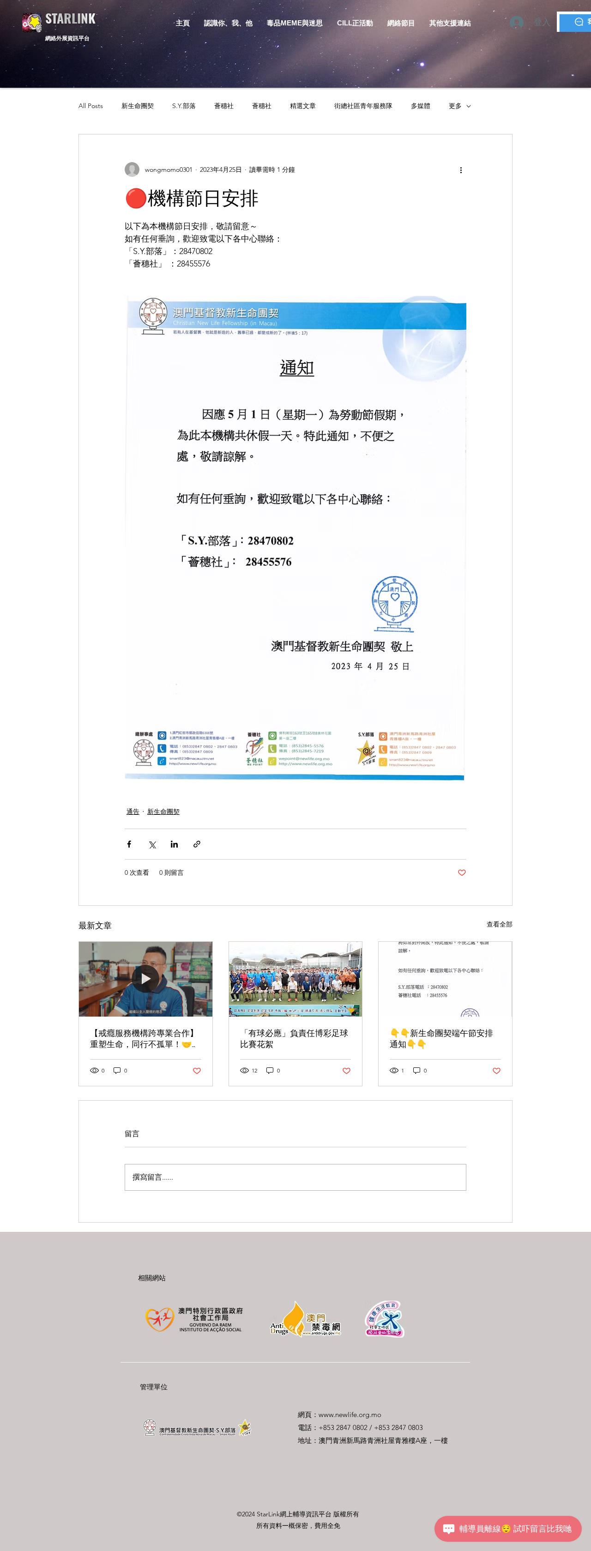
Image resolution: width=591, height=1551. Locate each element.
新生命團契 (137, 106)
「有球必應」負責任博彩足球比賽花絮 (294, 1038)
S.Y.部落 (184, 106)
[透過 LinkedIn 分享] (174, 844)
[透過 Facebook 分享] (129, 844)
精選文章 (303, 106)
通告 (133, 811)
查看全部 (500, 924)
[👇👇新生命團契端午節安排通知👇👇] (445, 979)
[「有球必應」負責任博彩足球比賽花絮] (295, 979)
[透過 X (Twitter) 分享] (151, 844)
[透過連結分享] (197, 844)
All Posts (90, 106)
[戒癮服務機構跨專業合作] (145, 979)
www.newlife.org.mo (350, 1414)
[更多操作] (460, 169)
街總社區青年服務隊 (363, 106)
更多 (455, 106)
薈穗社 (224, 106)
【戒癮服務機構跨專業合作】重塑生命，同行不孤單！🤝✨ (144, 1039)
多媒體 (420, 106)
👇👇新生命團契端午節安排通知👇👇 (441, 1038)
